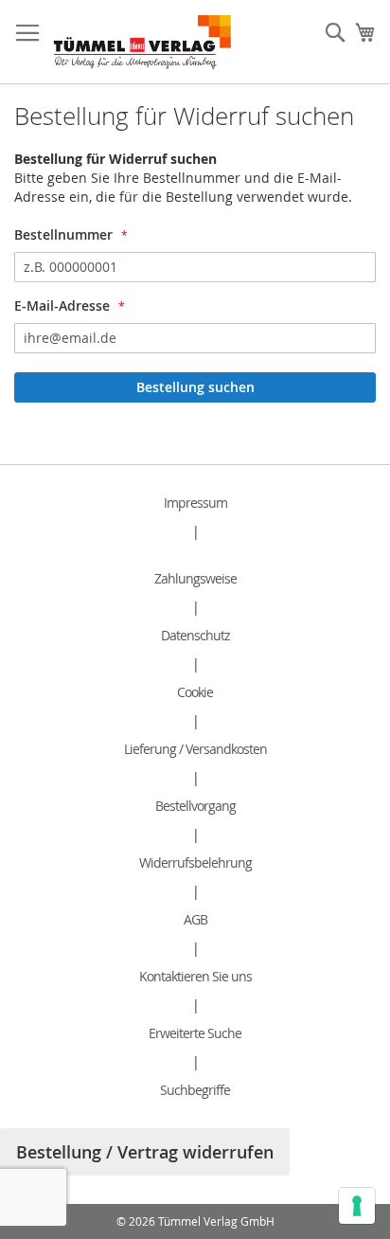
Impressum (195, 503)
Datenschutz (195, 635)
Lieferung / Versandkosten (195, 749)
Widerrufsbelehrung (195, 862)
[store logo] (142, 42)
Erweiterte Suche (195, 1033)
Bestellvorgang (195, 806)
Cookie (195, 692)
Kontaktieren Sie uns (195, 976)
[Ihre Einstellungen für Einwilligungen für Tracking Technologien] (357, 1206)
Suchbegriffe (195, 1090)
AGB (195, 919)
